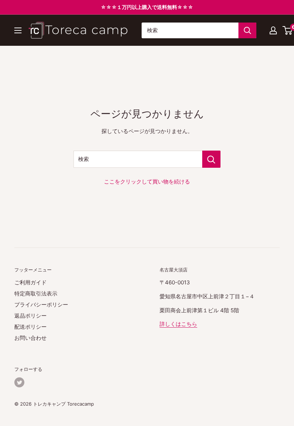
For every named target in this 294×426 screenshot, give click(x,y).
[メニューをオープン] (18, 30)
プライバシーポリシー (41, 304)
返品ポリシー (30, 315)
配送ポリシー (30, 326)
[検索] (247, 30)
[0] (287, 30)
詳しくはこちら (178, 323)
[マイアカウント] (273, 30)
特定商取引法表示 (35, 293)
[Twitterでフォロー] (19, 382)
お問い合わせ (30, 337)
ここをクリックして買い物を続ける (147, 181)
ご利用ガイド (30, 282)
